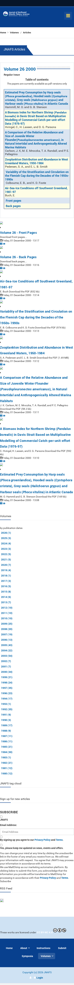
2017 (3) (6, 581)
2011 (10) (7, 613)
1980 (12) (7, 773)
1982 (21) (7, 762)
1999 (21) (7, 677)
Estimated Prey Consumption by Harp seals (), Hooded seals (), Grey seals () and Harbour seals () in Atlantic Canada (36, 97)
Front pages (13, 200)
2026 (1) (6, 532)
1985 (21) (7, 746)
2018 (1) (6, 575)
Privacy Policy (42, 839)
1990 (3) (6, 720)
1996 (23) (7, 693)
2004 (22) (7, 650)
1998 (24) (7, 682)
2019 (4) (6, 570)
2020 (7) (6, 564)
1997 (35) (7, 688)
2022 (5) (6, 554)
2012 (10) (7, 607)
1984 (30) (7, 752)
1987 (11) (7, 736)
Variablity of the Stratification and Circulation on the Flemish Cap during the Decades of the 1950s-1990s (37, 175)
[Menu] (68, 16)
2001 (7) (6, 666)
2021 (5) (6, 559)
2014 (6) (6, 597)
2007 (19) (7, 634)
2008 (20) (7, 629)
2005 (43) (7, 645)
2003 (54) (7, 655)
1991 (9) (6, 714)
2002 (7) (6, 661)
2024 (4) (6, 543)
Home (3, 32)
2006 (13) (7, 639)
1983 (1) (6, 757)
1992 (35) (7, 709)
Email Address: (8, 825)
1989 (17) (7, 725)
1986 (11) (7, 741)
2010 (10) (7, 618)
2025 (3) (6, 538)
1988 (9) (6, 730)
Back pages (13, 206)
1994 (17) (7, 698)
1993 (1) (6, 704)
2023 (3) (6, 548)
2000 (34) (7, 671)
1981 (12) (7, 768)
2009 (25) (7, 623)
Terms (59, 839)
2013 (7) (6, 602)
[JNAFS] (16, 14)
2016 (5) (6, 586)
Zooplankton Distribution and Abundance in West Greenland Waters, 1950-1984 (36, 161)
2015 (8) (6, 591)
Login (39, 977)
